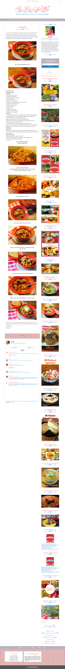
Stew (23, 336)
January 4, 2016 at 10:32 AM (14, 359)
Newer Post (29, 347)
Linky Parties (27, 19)
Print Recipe (8, 140)
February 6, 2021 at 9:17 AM (21, 382)
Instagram (16, 659)
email (39, 658)
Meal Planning (19, 19)
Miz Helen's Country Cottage (34, 666)
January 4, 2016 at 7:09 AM (13, 352)
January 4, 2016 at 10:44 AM (17, 364)
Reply (9, 357)
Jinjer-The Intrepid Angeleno (13, 382)
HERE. (28, 660)
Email (16, 655)
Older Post (15, 347)
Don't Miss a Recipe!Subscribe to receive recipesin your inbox (50, 61)
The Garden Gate (49, 19)
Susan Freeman (11, 364)
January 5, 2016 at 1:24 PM (20, 371)
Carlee (10, 359)
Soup (20, 336)
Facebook (16, 656)
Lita (9, 352)
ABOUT (12, 19)
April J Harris (11, 376)
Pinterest (16, 660)
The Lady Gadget (37, 667)
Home (9, 19)
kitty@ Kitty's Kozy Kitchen (13, 371)
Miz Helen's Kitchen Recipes (37, 19)
